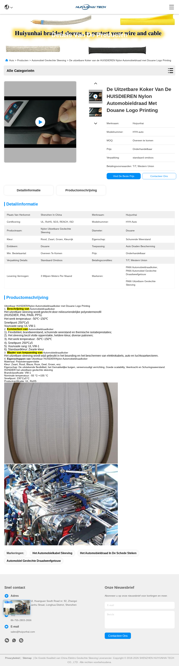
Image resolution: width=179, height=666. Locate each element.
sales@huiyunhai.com (23, 631)
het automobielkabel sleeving (52, 553)
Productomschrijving (81, 190)
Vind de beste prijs (123, 176)
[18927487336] (21, 641)
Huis (11, 60)
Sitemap (27, 658)
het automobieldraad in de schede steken (108, 553)
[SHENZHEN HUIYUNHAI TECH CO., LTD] (91, 7)
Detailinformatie (29, 190)
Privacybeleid (12, 658)
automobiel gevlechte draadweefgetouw (34, 560)
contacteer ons (118, 635)
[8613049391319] (14, 641)
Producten (22, 60)
